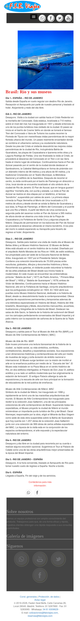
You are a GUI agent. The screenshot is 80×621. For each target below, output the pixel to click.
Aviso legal (40, 599)
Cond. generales (28, 596)
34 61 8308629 (50, 609)
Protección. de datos (49, 596)
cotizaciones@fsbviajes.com (43, 612)
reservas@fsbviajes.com (40, 615)
